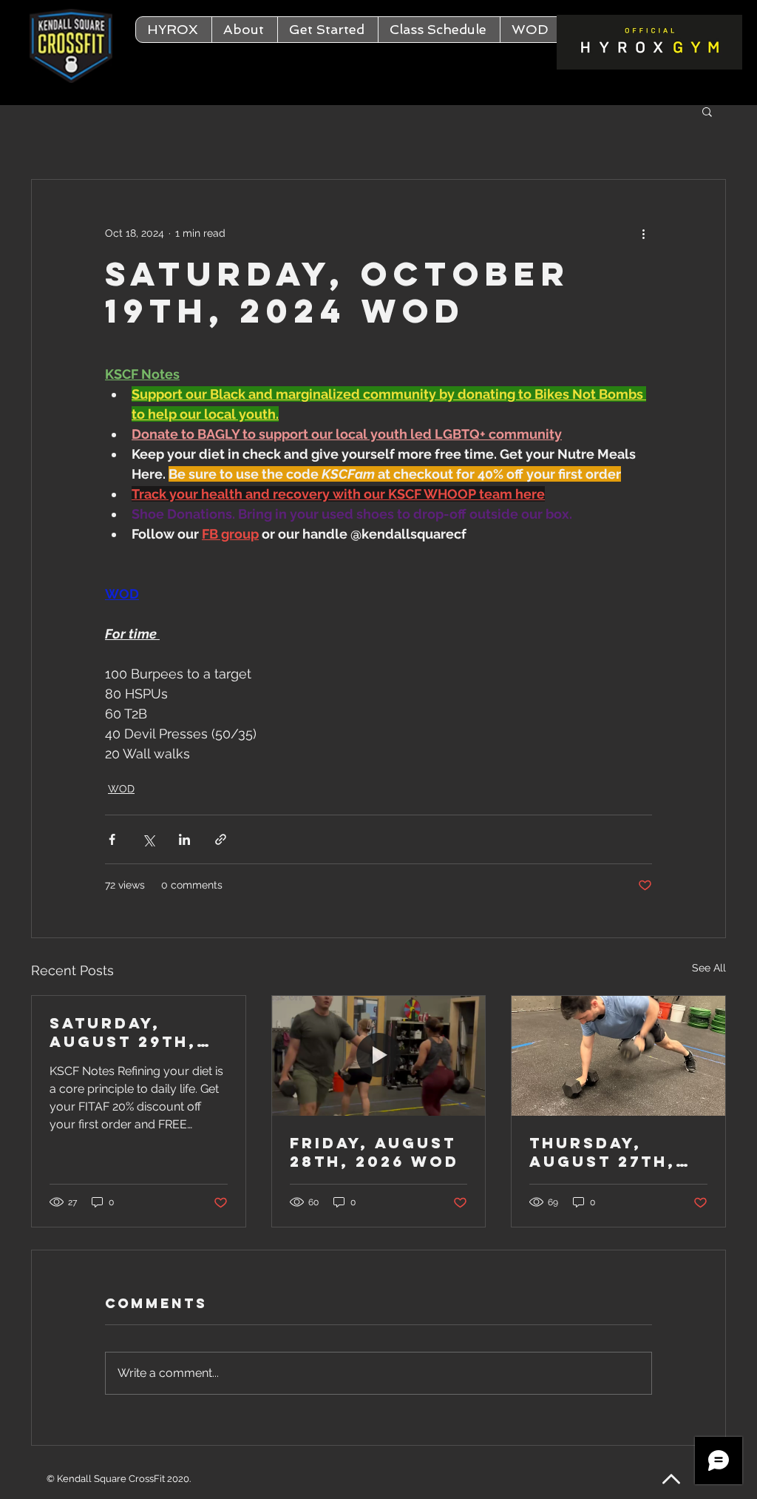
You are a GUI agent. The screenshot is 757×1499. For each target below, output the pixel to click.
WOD (121, 789)
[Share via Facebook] (112, 839)
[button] (244, 29)
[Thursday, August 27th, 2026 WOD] (618, 1056)
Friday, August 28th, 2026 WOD (374, 1151)
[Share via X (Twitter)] (148, 839)
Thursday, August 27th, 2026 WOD (602, 1151)
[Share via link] (221, 839)
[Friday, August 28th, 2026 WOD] (379, 1056)
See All (709, 968)
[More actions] (643, 233)
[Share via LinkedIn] (184, 839)
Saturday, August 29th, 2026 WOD (123, 1032)
